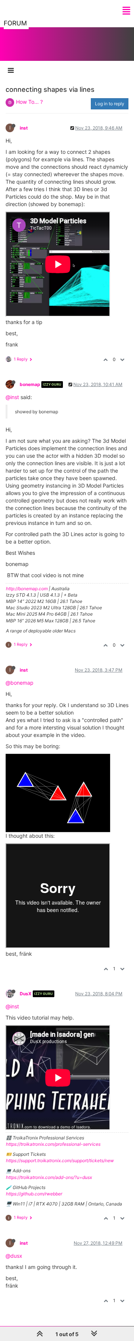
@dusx (14, 1256)
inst (24, 128)
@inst (12, 397)
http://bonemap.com (27, 588)
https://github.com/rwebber (34, 1194)
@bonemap (20, 682)
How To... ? (29, 102)
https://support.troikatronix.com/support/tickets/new (60, 1160)
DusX (26, 993)
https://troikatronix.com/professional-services (53, 1144)
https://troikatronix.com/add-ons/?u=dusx (49, 1177)
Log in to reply (109, 103)
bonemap (30, 384)
